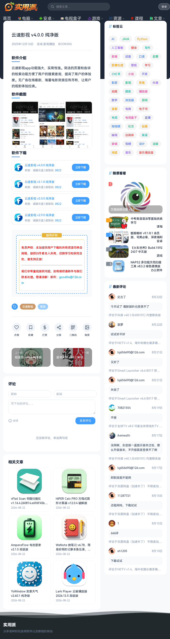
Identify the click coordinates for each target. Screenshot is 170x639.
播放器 (143, 91)
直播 (148, 118)
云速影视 (27, 306)
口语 (142, 56)
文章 (158, 18)
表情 (15, 420)
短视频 (116, 126)
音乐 (128, 152)
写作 (148, 48)
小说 (131, 74)
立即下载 (80, 167)
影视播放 (49, 44)
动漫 (128, 56)
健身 (134, 48)
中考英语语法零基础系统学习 (147, 221)
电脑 (26, 18)
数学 (114, 100)
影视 (43, 306)
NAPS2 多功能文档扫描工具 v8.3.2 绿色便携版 (146, 264)
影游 (114, 83)
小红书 (116, 74)
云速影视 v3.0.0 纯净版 (39, 198)
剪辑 (114, 56)
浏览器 (129, 100)
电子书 (143, 109)
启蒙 (155, 56)
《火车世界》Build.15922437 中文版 (146, 250)
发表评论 (85, 420)
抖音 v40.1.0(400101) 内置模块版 (139, 315)
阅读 (114, 152)
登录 (164, 6)
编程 (114, 135)
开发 (145, 74)
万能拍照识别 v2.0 (122, 209)
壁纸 (134, 65)
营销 (114, 144)
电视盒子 (73, 18)
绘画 (145, 126)
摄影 (128, 91)
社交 (131, 126)
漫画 (114, 109)
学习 (148, 65)
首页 (7, 18)
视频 (128, 144)
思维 (142, 83)
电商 (128, 109)
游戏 (96, 18)
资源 (117, 18)
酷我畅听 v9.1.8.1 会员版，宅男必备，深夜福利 (147, 235)
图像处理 (117, 65)
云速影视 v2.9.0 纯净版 (39, 215)
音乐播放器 (146, 152)
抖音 (155, 83)
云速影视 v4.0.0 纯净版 (39, 165)
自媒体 (129, 135)
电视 (114, 118)
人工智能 (117, 48)
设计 (142, 144)
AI (113, 39)
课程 (139, 18)
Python (142, 39)
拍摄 (114, 91)
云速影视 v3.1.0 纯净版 (39, 182)
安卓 (47, 18)
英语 (145, 135)
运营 (155, 144)
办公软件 (157, 270)
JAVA (125, 39)
